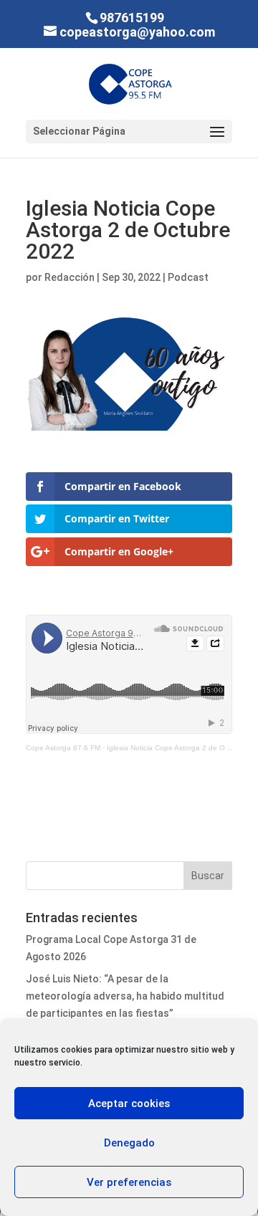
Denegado (129, 1142)
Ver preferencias (129, 1182)
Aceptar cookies (129, 1103)
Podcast (188, 277)
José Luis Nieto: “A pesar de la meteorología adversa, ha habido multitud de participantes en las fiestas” (125, 996)
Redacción (69, 277)
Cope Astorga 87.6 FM (63, 748)
